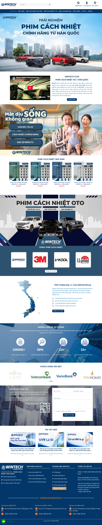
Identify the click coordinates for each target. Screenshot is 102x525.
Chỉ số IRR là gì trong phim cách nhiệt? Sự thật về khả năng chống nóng (79, 447)
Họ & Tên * (57, 389)
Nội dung (57, 396)
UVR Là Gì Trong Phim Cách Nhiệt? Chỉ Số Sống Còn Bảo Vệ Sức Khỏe (51, 447)
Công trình (76, 11)
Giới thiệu (21, 11)
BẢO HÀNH (95, 5)
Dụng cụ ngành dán (65, 11)
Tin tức (83, 11)
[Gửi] (49, 4)
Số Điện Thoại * (78, 389)
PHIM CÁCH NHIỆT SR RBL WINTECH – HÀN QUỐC (40, 183)
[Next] (93, 177)
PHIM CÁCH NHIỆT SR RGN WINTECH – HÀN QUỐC (18, 183)
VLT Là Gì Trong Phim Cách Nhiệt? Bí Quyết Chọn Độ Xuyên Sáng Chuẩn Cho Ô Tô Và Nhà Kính (22, 447)
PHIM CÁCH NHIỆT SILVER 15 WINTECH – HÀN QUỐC (83, 183)
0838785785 (78, 5)
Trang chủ (13, 11)
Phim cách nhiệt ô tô (50, 11)
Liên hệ (90, 11)
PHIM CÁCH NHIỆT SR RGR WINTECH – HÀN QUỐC (61, 183)
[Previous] (9, 177)
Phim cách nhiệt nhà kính (34, 11)
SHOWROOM (87, 5)
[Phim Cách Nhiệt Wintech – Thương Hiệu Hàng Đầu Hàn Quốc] (9, 4)
